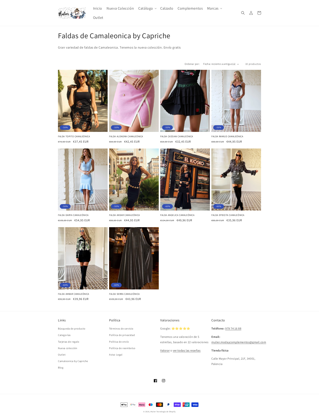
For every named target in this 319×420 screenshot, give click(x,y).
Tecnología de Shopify (166, 411)
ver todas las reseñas (187, 350)
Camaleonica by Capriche (73, 361)
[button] (147, 8)
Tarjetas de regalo (68, 341)
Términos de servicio (121, 328)
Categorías (64, 335)
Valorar (165, 350)
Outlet (62, 354)
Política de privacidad (122, 335)
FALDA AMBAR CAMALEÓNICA (73, 294)
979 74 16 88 (233, 328)
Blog (60, 367)
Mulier (153, 411)
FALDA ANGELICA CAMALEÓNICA (177, 215)
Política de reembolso (122, 348)
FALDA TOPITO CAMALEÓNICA (74, 136)
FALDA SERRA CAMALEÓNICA (124, 294)
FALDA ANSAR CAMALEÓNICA (124, 215)
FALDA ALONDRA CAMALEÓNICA (126, 136)
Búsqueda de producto (71, 328)
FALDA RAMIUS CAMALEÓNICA (227, 136)
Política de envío (119, 341)
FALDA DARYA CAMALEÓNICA (73, 215)
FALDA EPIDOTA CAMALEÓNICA (227, 215)
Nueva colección (67, 348)
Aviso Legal (116, 354)
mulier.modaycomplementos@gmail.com (238, 342)
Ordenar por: (192, 64)
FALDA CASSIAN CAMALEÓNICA (176, 136)
